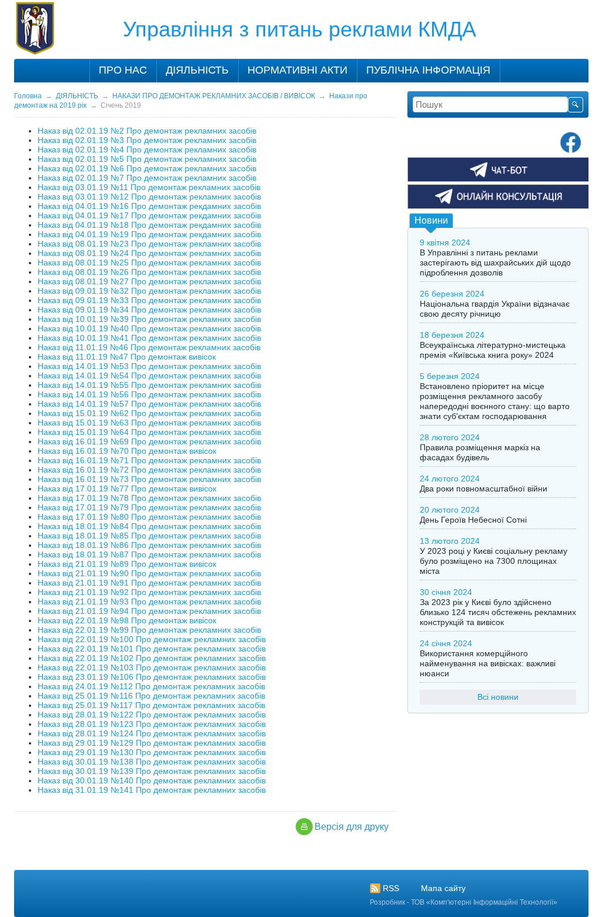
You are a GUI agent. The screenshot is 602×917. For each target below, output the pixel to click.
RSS (391, 888)
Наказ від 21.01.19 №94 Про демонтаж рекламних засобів (149, 611)
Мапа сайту (443, 888)
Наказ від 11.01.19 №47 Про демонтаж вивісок (127, 356)
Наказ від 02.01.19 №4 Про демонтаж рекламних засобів (147, 149)
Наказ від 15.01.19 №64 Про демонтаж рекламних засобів (149, 432)
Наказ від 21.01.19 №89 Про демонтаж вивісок (127, 564)
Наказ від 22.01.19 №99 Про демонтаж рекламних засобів (149, 629)
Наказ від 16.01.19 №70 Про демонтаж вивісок (127, 451)
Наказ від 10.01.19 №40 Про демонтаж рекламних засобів (149, 328)
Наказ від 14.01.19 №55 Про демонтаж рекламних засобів (149, 385)
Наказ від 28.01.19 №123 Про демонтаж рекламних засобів (152, 724)
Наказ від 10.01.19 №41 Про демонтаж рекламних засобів (149, 338)
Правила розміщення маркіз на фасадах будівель (480, 452)
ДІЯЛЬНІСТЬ (197, 70)
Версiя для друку (352, 827)
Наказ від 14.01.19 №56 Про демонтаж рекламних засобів (149, 394)
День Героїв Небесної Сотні (473, 519)
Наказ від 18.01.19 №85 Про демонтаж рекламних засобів (149, 535)
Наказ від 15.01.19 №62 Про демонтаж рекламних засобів (149, 413)
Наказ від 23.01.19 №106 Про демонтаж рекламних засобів (152, 677)
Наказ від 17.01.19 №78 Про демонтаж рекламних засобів (149, 498)
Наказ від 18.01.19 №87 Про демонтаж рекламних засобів (149, 554)
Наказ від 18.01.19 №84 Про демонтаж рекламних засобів (149, 526)
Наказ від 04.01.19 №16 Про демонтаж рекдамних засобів (149, 206)
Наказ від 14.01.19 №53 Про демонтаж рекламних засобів (149, 366)
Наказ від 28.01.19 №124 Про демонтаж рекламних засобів (152, 733)
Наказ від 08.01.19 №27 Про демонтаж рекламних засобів (149, 281)
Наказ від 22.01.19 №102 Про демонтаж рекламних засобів (152, 658)
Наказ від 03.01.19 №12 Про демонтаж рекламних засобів (149, 196)
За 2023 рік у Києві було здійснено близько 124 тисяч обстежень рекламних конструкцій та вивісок (498, 612)
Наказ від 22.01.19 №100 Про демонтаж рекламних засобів (152, 639)
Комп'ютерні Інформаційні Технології (491, 902)
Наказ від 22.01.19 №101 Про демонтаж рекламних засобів (152, 648)
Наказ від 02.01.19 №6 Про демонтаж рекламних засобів (147, 168)
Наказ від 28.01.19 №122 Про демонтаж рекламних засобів (152, 714)
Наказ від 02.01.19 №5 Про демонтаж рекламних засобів (147, 159)
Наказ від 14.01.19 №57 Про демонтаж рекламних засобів (149, 403)
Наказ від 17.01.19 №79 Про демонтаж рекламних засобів (149, 507)
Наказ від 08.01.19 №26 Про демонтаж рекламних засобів (149, 272)
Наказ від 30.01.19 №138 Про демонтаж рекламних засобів (152, 761)
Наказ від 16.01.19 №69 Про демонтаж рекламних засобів (149, 441)
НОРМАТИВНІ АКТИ (297, 70)
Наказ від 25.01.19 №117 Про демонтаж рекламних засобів (151, 705)
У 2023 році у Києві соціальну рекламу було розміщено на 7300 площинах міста (493, 561)
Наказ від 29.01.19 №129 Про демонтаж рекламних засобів (152, 742)
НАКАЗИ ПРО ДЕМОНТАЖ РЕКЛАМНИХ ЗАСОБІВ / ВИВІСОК (213, 96)
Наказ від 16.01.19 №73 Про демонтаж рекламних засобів (149, 479)
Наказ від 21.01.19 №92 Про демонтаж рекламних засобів (149, 592)
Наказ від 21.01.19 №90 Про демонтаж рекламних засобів (149, 573)
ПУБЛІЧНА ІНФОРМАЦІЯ (428, 70)
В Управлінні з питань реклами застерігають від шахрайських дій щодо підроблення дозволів (495, 262)
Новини (431, 220)
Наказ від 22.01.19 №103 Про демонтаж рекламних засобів (152, 667)
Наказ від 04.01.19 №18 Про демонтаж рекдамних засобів (149, 225)
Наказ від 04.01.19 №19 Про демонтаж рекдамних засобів (149, 234)
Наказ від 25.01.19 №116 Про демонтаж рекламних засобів (151, 695)
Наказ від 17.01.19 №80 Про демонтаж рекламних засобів (149, 516)
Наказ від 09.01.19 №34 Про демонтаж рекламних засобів (149, 309)
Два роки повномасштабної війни (483, 488)
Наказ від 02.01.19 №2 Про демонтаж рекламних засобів (147, 130)
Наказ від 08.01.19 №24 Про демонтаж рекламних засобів (149, 253)
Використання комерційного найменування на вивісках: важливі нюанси (488, 663)
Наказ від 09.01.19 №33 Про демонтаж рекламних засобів (149, 300)
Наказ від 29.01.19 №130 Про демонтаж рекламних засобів (152, 752)
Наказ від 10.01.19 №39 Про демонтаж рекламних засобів (149, 319)
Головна (28, 96)
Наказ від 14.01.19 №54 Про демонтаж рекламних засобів (149, 375)
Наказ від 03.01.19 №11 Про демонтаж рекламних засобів (149, 187)
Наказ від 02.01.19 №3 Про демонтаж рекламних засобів (147, 140)
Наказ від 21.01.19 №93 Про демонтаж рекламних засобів (149, 601)
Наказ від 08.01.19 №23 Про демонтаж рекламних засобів (149, 243)
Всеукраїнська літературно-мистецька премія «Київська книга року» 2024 (493, 350)
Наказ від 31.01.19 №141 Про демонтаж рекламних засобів (152, 790)
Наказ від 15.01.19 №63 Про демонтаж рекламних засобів (149, 422)
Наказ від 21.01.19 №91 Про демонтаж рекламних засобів (149, 582)
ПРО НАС (123, 70)
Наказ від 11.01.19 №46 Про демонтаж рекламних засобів (149, 347)
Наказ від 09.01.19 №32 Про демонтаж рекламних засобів (149, 290)
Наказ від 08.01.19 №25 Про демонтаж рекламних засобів (149, 262)
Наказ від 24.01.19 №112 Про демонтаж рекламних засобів (151, 686)
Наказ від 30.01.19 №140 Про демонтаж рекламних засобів (152, 780)
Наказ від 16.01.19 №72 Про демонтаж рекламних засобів (149, 469)
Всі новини (498, 697)
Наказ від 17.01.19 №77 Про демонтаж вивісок (127, 488)
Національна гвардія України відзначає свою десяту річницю (495, 308)
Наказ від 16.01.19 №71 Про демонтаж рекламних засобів (149, 460)
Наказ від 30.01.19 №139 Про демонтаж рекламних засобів (152, 771)
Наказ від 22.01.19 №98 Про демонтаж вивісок (127, 620)
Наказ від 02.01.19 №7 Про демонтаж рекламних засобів (147, 177)
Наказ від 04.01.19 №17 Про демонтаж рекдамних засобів (149, 215)
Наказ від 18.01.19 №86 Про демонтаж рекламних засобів (149, 545)
